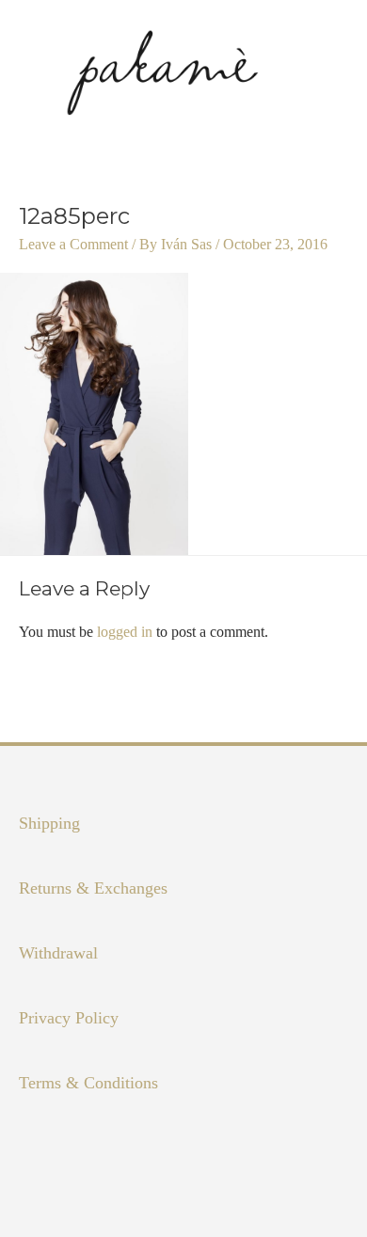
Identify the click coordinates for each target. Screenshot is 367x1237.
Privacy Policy (69, 1017)
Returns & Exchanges (93, 888)
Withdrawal (58, 953)
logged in (124, 632)
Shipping (49, 823)
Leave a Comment (73, 244)
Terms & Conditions (88, 1082)
